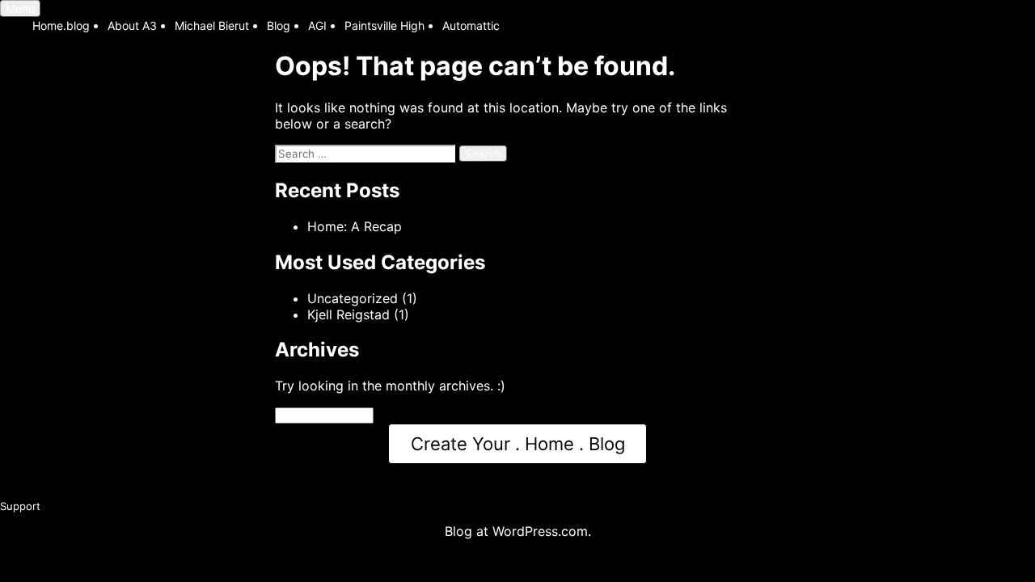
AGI (317, 25)
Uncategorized (352, 298)
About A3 (132, 25)
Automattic (471, 25)
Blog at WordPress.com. (518, 531)
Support (20, 506)
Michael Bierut (212, 25)
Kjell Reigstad (348, 314)
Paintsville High (384, 25)
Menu (20, 8)
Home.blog (61, 25)
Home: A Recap (354, 226)
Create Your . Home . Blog (518, 443)
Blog (278, 25)
